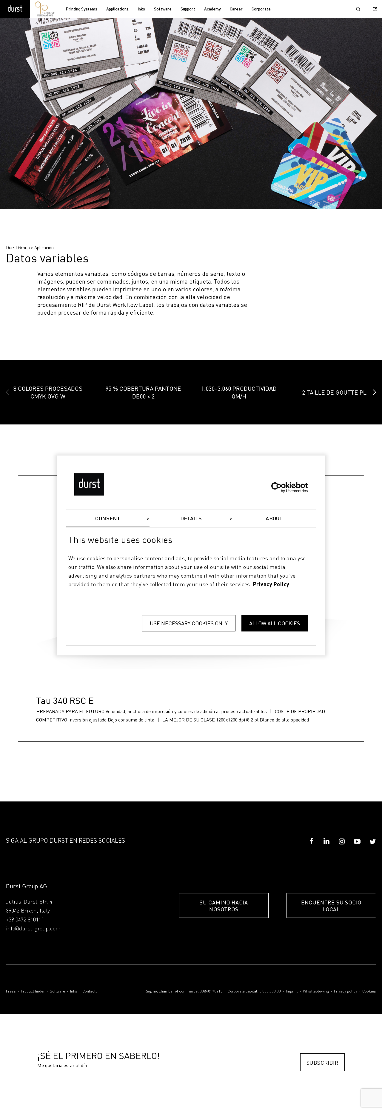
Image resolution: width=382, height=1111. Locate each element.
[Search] (358, 8)
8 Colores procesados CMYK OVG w (47, 392)
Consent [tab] (107, 518)
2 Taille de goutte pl (334, 392)
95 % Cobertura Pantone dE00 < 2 (143, 392)
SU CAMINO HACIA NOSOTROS (224, 906)
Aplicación (44, 247)
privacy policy (271, 584)
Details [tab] (191, 518)
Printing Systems (81, 9)
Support (188, 9)
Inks (141, 9)
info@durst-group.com (33, 929)
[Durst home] (15, 9)
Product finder (33, 991)
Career (236, 9)
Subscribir (322, 1062)
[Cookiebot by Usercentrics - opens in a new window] (281, 487)
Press (11, 991)
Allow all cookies (274, 623)
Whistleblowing (316, 991)
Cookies (369, 991)
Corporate (261, 9)
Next (374, 392)
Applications (117, 9)
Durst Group (18, 247)
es (375, 9)
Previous (7, 392)
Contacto (90, 991)
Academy (212, 9)
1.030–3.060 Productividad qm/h (239, 392)
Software (163, 9)
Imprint (292, 991)
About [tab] (274, 518)
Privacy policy (345, 991)
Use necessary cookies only (189, 623)
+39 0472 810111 (25, 920)
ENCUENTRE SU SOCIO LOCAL (331, 906)
